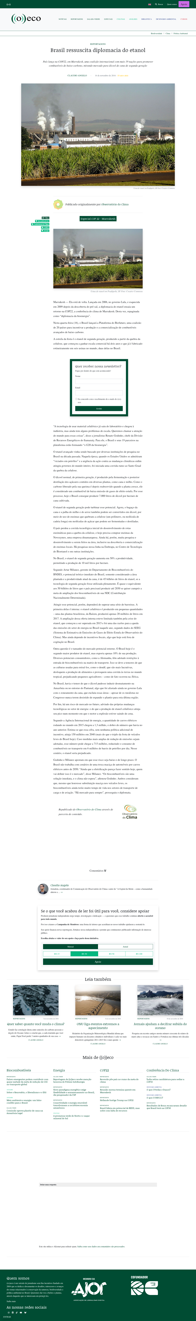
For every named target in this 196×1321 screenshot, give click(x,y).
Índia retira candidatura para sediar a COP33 (165, 1080)
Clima (168, 33)
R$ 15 (56, 953)
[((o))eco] (27, 19)
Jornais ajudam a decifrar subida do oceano (160, 1026)
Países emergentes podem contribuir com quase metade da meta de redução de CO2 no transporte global (27, 1082)
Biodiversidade (156, 33)
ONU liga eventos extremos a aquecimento (98, 1026)
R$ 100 (139, 953)
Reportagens (77, 19)
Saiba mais (11, 1301)
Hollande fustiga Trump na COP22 (116, 1100)
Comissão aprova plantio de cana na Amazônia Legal (25, 1112)
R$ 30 (84, 953)
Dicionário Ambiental (166, 19)
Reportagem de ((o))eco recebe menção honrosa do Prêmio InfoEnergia (72, 1080)
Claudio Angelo (77, 75)
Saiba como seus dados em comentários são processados (101, 1246)
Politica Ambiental (181, 33)
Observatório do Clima (115, 204)
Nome (77, 376)
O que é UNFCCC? (155, 1097)
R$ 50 (111, 953)
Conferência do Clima (41, 224)
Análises (133, 19)
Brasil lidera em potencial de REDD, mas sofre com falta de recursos (120, 1109)
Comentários (96, 870)
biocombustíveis (43, 221)
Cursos (184, 19)
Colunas (121, 19)
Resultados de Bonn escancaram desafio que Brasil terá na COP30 (167, 1107)
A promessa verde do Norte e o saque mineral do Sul (71, 1117)
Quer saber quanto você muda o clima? (35, 1024)
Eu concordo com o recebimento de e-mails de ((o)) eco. (99, 401)
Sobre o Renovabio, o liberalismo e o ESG (26, 1092)
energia (46, 230)
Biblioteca (146, 19)
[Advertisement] (168, 569)
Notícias (63, 19)
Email (77, 387)
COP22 (46, 227)
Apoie (184, 4)
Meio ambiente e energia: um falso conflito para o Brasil (24, 1101)
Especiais (108, 19)
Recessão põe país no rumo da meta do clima (119, 1080)
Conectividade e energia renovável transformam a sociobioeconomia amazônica (70, 1105)
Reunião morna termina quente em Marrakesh (117, 1091)
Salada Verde (93, 19)
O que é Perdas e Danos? (159, 1089)
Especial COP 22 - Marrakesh (98, 219)
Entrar (7, 1317)
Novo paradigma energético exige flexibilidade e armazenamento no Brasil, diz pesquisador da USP (74, 1092)
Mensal (70, 946)
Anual (125, 946)
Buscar (160, 4)
